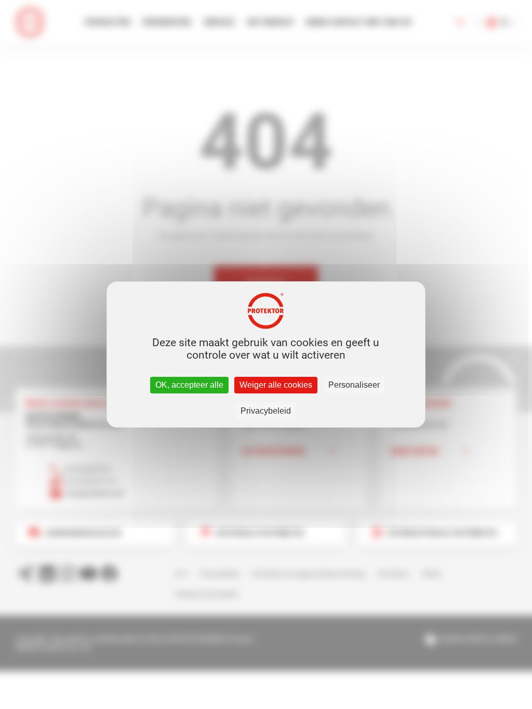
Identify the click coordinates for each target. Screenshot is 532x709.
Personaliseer (354, 384)
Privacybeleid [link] (266, 410)
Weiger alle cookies (276, 384)
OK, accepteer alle (189, 384)
